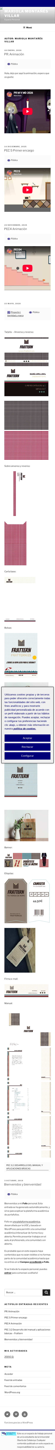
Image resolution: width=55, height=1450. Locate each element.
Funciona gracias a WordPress (18, 1422)
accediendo (35, 1262)
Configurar (27, 755)
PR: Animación (14, 54)
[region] (27, 725)
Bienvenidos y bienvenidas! (22, 1184)
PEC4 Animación (15, 229)
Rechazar (27, 746)
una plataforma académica (26, 1221)
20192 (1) (9, 1356)
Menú (29, 27)
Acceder (8, 1374)
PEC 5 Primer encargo (19, 150)
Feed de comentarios (15, 1386)
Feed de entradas (13, 1380)
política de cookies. (24, 728)
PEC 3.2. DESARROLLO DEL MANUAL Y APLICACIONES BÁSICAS (24, 1167)
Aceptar (27, 738)
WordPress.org (12, 1392)
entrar (7, 1273)
